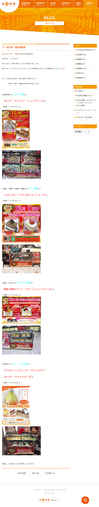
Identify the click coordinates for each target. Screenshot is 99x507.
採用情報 (79, 68)
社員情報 (79, 77)
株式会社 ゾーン (55, 500)
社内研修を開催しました (84, 95)
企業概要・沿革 (25, 5)
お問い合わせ (65, 5)
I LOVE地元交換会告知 (25, 54)
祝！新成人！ (80, 91)
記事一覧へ (36, 473)
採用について (40, 5)
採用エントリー (90, 5)
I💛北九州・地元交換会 (84, 117)
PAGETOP (85, 501)
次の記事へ (49, 473)
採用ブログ (53, 5)
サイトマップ (61, 490)
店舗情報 (79, 64)
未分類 (78, 73)
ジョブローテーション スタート (86, 111)
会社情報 (79, 54)
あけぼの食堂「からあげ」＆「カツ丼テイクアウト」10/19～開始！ (86, 102)
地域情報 (79, 59)
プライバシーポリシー (49, 490)
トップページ (37, 490)
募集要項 (78, 5)
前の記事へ (23, 473)
